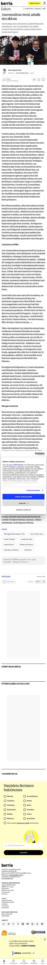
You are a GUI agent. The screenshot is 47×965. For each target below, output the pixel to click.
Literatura (28, 9)
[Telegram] (8, 924)
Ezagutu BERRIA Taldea (9, 885)
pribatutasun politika (23, 823)
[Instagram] (23, 924)
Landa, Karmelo (27, 539)
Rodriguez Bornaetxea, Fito (14, 534)
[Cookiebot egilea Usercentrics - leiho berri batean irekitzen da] (34, 453)
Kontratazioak (6, 892)
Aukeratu (22, 503)
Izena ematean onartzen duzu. (23, 823)
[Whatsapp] (3, 924)
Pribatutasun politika (8, 902)
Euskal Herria (9, 544)
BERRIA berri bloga (7, 886)
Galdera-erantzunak (8, 890)
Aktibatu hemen (19, 562)
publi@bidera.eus (14, 876)
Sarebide (4, 894)
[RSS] (32, 924)
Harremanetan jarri (7, 878)
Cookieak (4, 904)
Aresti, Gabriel (9, 539)
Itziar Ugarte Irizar (14, 70)
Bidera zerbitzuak (7, 914)
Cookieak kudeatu (33, 490)
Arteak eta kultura (26, 544)
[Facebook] (18, 924)
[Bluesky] (42, 924)
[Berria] (7, 866)
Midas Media (5, 916)
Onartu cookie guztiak (23, 497)
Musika (38, 9)
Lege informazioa (7, 900)
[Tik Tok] (37, 924)
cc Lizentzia (5, 905)
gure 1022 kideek (16, 465)
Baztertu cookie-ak (23, 510)
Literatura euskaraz (11, 550)
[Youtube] (28, 924)
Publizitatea (5, 888)
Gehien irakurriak (11, 666)
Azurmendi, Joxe (36, 534)
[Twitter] (13, 924)
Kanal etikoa (5, 907)
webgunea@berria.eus (16, 875)
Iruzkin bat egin (10, 581)
